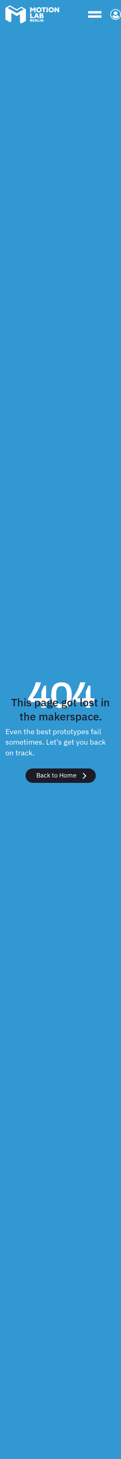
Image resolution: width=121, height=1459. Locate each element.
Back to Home (56, 775)
